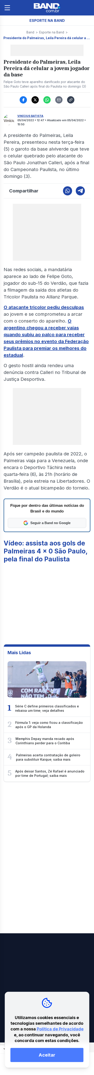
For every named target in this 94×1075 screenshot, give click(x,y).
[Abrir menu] (7, 7)
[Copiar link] (70, 99)
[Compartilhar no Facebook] (23, 99)
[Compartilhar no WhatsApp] (47, 99)
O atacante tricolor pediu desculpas (44, 307)
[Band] (47, 7)
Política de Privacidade (60, 1029)
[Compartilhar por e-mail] (59, 99)
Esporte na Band (51, 32)
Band (30, 32)
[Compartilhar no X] (35, 99)
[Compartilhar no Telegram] (80, 190)
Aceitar (47, 1055)
